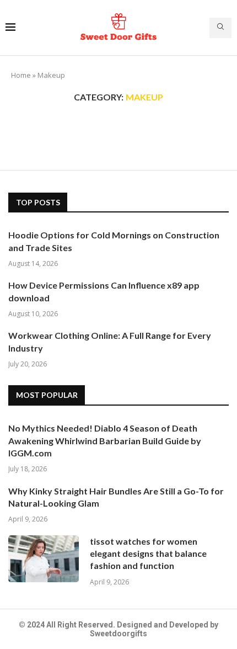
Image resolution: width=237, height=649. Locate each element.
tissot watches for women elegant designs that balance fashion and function (148, 553)
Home (21, 75)
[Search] (220, 28)
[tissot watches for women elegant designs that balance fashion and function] (43, 558)
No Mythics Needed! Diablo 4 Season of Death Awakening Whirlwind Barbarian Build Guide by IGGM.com (104, 440)
